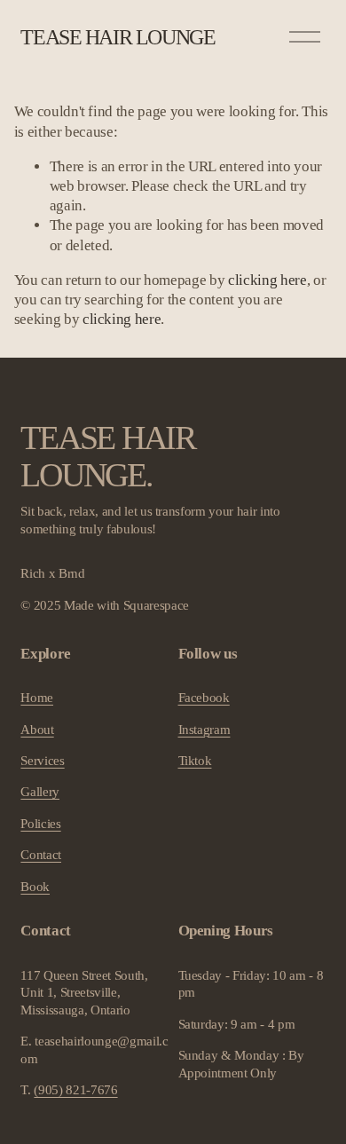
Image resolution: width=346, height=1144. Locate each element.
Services (42, 760)
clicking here (267, 280)
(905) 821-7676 (75, 1090)
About (36, 729)
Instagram (204, 729)
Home (36, 697)
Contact (40, 855)
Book (35, 887)
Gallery (39, 792)
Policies (40, 824)
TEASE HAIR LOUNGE (117, 37)
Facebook (204, 697)
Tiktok (195, 760)
